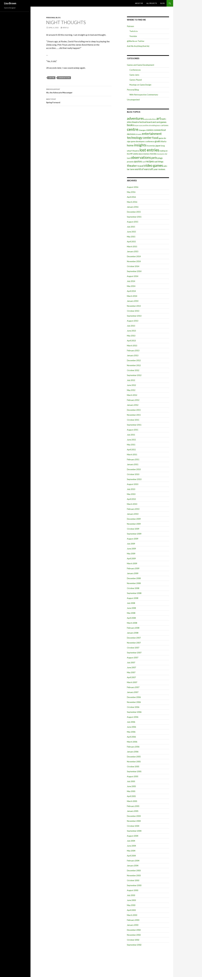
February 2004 (133, 860)
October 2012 (133, 370)
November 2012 (134, 365)
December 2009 (134, 519)
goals (157, 141)
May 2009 (131, 553)
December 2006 (134, 697)
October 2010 (133, 474)
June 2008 (131, 608)
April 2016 (131, 197)
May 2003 (131, 905)
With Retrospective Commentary (143, 94)
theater (132, 165)
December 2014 (134, 256)
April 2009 (131, 558)
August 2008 (132, 598)
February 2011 (133, 459)
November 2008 (134, 583)
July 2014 (131, 281)
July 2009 (131, 543)
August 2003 (132, 890)
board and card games (156, 122)
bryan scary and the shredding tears (147, 125)
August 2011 (132, 430)
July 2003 (131, 895)
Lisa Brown (10, 3)
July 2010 (131, 489)
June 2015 (131, 231)
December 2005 (134, 756)
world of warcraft (144, 169)
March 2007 (132, 682)
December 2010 (134, 469)
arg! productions (150, 119)
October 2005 (133, 766)
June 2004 (131, 846)
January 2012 (132, 405)
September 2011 (134, 425)
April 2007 (131, 677)
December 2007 (134, 638)
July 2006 (131, 722)
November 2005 (134, 761)
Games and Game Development (140, 65)
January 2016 (132, 207)
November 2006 (134, 702)
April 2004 (131, 855)
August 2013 (132, 321)
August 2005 (132, 776)
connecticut (160, 130)
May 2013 (131, 335)
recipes (150, 161)
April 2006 (131, 737)
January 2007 (132, 692)
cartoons (164, 125)
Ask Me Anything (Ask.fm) (138, 46)
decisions (131, 134)
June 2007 (131, 667)
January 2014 (132, 301)
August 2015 (132, 222)
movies (153, 153)
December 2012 (134, 360)
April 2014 (131, 291)
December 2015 (134, 212)
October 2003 (133, 880)
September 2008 (134, 593)
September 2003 (134, 885)
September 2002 (134, 945)
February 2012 (133, 400)
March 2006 (132, 742)
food (155, 137)
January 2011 (132, 464)
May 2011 (131, 444)
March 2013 (132, 345)
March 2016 (132, 202)
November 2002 (134, 935)
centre (51, 78)
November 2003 (134, 875)
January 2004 (132, 865)
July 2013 (131, 326)
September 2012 (134, 375)
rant (143, 162)
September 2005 (134, 771)
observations (64, 78)
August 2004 (132, 836)
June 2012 (131, 385)
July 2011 (131, 434)
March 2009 (132, 563)
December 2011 (134, 410)
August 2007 (132, 657)
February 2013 (133, 350)
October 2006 (133, 707)
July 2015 (131, 226)
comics (149, 129)
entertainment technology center (144, 135)
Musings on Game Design (140, 85)
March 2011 (132, 454)
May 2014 (131, 286)
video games (153, 165)
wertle (65, 28)
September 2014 (134, 271)
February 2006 (133, 746)
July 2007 (131, 662)
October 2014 (133, 266)
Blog (162, 3)
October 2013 (133, 311)
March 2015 (132, 246)
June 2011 (131, 439)
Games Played (135, 80)
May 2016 (131, 192)
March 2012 (132, 395)
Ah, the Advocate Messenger (59, 91)
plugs (160, 158)
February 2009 (133, 568)
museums (160, 154)
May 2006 (131, 732)
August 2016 (132, 187)
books (130, 125)
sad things (158, 161)
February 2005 (133, 806)
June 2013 (131, 330)
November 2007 (134, 642)
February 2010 (133, 509)
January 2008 (132, 633)
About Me (139, 3)
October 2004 (133, 826)
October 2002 (133, 940)
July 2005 (131, 781)
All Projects (151, 3)
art (158, 118)
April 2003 (131, 910)
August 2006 (132, 717)
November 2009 (134, 524)
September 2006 (134, 712)
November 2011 (134, 415)
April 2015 (131, 241)
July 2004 (131, 841)
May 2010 (131, 494)
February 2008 (133, 628)
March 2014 (132, 296)
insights (140, 145)
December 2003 (134, 870)
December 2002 (134, 930)
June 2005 (131, 786)
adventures (135, 118)
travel (140, 165)
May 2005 (131, 791)
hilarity (163, 141)
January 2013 (132, 355)
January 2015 (132, 251)
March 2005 (132, 801)
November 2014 (134, 261)
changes (142, 130)
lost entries (149, 149)
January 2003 (132, 925)
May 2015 (131, 236)
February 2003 (133, 920)
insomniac (151, 145)
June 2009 (131, 548)
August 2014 (132, 276)
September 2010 (134, 479)
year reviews (159, 169)
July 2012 (131, 380)
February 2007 (133, 687)
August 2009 (132, 538)
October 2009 (133, 529)
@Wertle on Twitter (135, 41)
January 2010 (132, 514)
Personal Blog (53, 18)
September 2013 (134, 316)
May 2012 (131, 390)
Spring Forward (53, 101)
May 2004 (131, 850)
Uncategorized (133, 99)
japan (158, 145)
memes (146, 154)
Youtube (133, 36)
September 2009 (134, 534)
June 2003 (131, 900)
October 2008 (133, 588)
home (130, 145)
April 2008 (131, 618)
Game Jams (134, 75)
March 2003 (132, 915)
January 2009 (132, 573)
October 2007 (133, 647)
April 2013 (131, 340)
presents (130, 162)
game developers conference (142, 141)
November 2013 (134, 306)
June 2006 (131, 727)
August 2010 (132, 484)
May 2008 (131, 613)
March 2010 (132, 504)
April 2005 (131, 796)
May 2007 (131, 672)
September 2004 (134, 831)
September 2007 (134, 652)
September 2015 (134, 217)
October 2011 (133, 420)
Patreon (130, 26)
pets (154, 157)
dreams (139, 134)
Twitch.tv (133, 31)
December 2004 (134, 816)
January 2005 (132, 811)
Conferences (135, 70)
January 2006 (132, 751)
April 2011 (131, 449)
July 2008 (131, 603)
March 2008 (132, 623)
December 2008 (134, 578)
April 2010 (131, 499)
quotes (138, 161)
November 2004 (134, 821)
